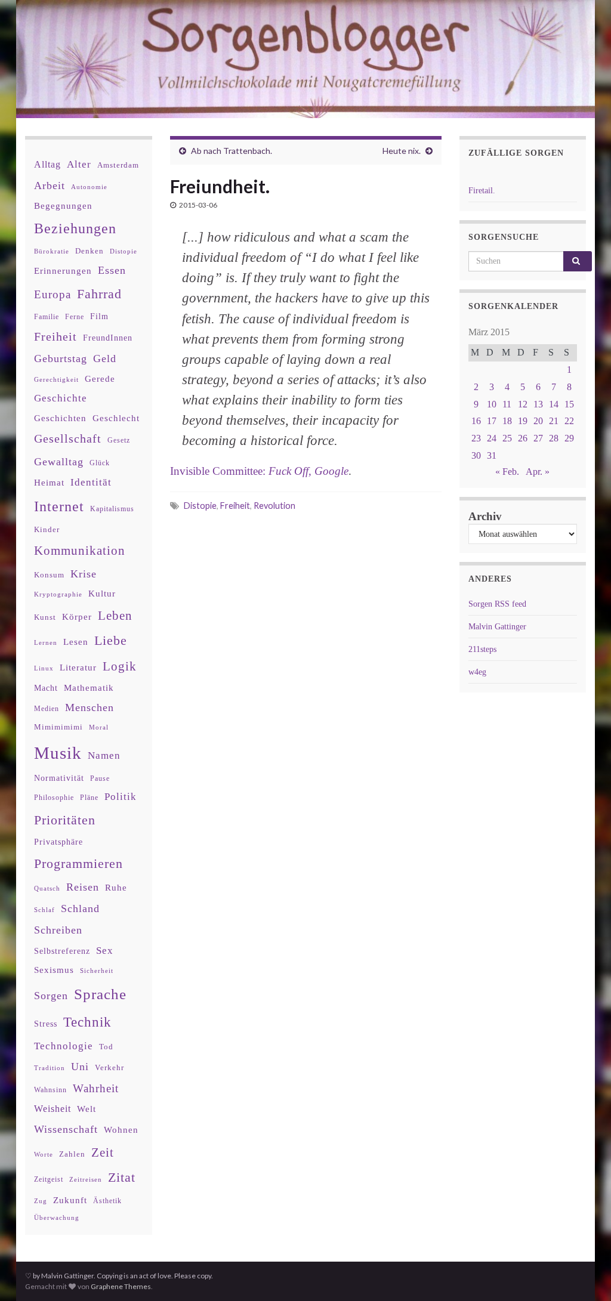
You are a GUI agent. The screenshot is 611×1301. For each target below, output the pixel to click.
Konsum (49, 574)
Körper (77, 616)
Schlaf (44, 910)
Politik (120, 796)
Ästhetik (107, 1201)
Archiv (485, 516)
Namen (104, 755)
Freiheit (235, 505)
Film (99, 316)
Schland (80, 908)
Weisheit (52, 1109)
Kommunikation (79, 550)
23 (476, 438)
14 (553, 404)
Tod (106, 1047)
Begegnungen (63, 205)
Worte (43, 1154)
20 (538, 421)
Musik (58, 752)
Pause (100, 779)
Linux (44, 668)
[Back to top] (584, 1274)
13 (538, 404)
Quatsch (47, 888)
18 (507, 421)
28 (553, 438)
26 (522, 438)
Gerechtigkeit (56, 379)
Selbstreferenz (62, 951)
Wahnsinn (50, 1090)
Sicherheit (96, 970)
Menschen (89, 707)
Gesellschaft (67, 438)
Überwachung (56, 1217)
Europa (52, 294)
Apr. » (538, 471)
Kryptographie (58, 594)
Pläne (89, 797)
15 (569, 404)
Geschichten (60, 418)
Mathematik (89, 687)
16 (476, 421)
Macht (46, 688)
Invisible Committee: (259, 471)
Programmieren (78, 863)
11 (506, 404)
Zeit (102, 1152)
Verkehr (109, 1068)
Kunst (45, 617)
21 (553, 421)
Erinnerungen (63, 270)
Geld (104, 358)
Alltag (47, 164)
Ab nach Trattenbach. (231, 151)
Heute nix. (401, 151)
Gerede (100, 378)
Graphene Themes (121, 1286)
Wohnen (121, 1129)
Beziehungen (75, 228)
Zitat (121, 1177)
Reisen (82, 887)
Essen (112, 270)
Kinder (47, 529)
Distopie (200, 505)
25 (507, 438)
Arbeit (49, 185)
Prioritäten (64, 819)
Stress (45, 1023)
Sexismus (54, 970)
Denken (89, 250)
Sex (104, 950)
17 (491, 421)
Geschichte (60, 398)
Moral (99, 727)
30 (476, 455)
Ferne (74, 317)
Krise (83, 574)
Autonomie (89, 186)
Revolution (274, 505)
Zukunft (70, 1200)
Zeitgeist (48, 1179)
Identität (91, 482)
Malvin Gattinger (497, 626)
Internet (59, 506)
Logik (120, 666)
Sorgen (51, 996)
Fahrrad (99, 294)
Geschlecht (116, 418)
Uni (80, 1067)
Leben (115, 615)
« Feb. (507, 471)
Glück (100, 463)
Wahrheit (96, 1088)
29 (569, 438)
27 (538, 438)
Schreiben (58, 930)
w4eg (477, 672)
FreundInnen (107, 337)
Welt (86, 1109)
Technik (87, 1022)
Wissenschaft (66, 1129)
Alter (79, 164)
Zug (40, 1200)
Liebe (110, 640)
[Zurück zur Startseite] (305, 59)
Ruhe (116, 887)
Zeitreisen (85, 1179)
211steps (482, 649)
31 (491, 455)
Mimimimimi (58, 726)
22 (569, 421)
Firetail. (481, 190)
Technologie (63, 1046)
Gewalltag (59, 462)
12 (522, 404)
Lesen (75, 641)
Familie (46, 317)
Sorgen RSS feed (497, 603)
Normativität (59, 778)
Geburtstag (60, 358)
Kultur (102, 593)
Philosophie (54, 797)
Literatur (78, 667)
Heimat (49, 482)
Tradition (49, 1067)
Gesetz (118, 440)
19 (522, 421)
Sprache (100, 993)
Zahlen (72, 1154)
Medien (46, 708)
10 (491, 404)
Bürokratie (51, 251)
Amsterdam (118, 164)
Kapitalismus (112, 509)
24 (491, 438)
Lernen (45, 642)
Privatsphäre (58, 842)
